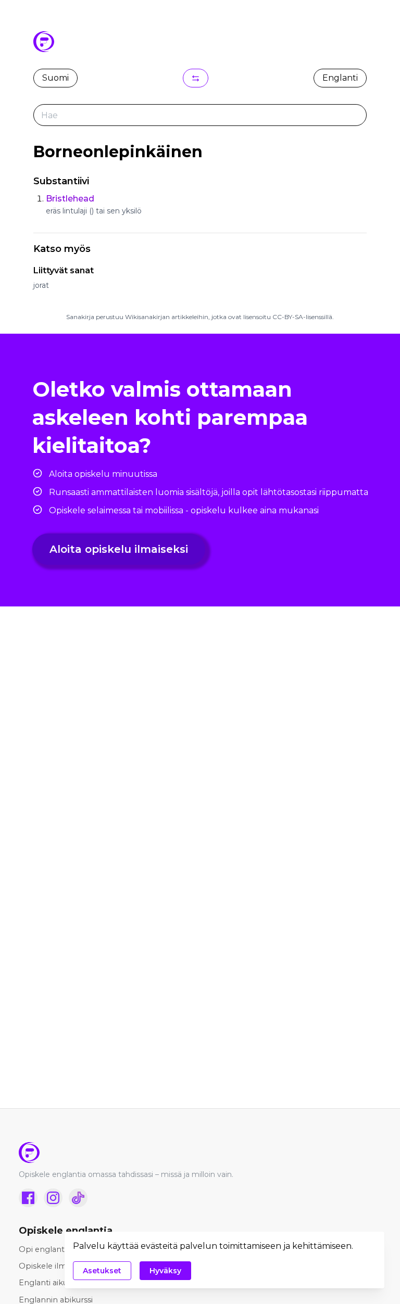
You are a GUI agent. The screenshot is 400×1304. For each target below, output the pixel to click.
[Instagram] (53, 1197)
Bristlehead (70, 199)
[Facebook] (28, 1197)
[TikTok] (78, 1197)
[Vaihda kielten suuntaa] (195, 78)
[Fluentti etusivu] (200, 1152)
